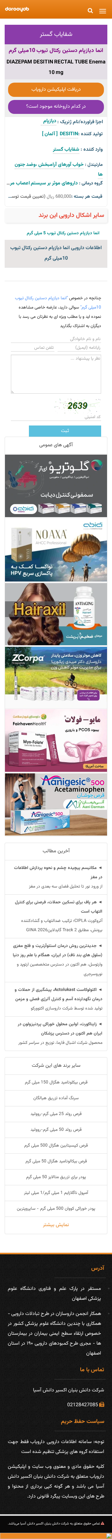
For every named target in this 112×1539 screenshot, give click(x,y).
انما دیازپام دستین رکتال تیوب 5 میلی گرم (63, 233)
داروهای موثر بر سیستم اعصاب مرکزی (40, 183)
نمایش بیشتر (56, 1225)
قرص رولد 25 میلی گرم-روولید (56, 1114)
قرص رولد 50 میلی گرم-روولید (56, 1129)
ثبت (65, 431)
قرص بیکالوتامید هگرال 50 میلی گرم (56, 1161)
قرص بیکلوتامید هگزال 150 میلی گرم (56, 1082)
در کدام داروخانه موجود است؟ (56, 106)
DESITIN (69, 134)
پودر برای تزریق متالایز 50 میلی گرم (56, 1177)
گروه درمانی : (91, 183)
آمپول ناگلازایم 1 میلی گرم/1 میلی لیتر (56, 1193)
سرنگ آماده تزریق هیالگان (56, 1098)
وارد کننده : (92, 149)
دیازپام (48, 121)
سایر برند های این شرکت (56, 1066)
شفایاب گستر (56, 34)
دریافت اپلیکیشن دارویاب (56, 89)
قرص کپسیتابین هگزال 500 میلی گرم (56, 1145)
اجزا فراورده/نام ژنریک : (80, 122)
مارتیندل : (94, 164)
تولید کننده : (90, 134)
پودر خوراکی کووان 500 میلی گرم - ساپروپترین (56, 1208)
